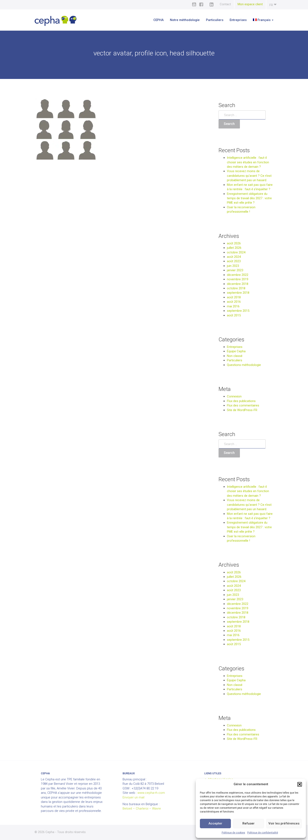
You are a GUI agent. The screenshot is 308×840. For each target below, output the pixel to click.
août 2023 (234, 261)
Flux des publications (241, 401)
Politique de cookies (233, 832)
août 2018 (234, 297)
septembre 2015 (238, 311)
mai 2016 (233, 306)
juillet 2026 (234, 248)
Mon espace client (250, 4)
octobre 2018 (236, 288)
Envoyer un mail (133, 797)
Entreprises (238, 20)
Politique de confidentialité (262, 832)
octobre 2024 (236, 252)
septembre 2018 (238, 293)
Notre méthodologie (185, 20)
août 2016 (234, 302)
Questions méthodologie (244, 365)
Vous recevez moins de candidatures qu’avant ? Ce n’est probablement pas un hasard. (249, 175)
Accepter (215, 823)
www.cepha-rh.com (151, 793)
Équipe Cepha (236, 351)
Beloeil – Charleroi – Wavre (142, 808)
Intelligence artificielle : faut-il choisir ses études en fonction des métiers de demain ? (248, 162)
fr (271, 5)
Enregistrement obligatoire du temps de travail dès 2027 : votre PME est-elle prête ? (249, 198)
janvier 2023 (235, 270)
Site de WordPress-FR (242, 410)
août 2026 (234, 243)
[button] (300, 784)
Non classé (234, 356)
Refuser (248, 823)
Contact (225, 4)
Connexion (234, 396)
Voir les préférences (283, 823)
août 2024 (234, 257)
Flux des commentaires (243, 405)
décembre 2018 (237, 284)
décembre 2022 (237, 275)
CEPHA (158, 20)
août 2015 (234, 315)
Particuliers (214, 20)
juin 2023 (233, 266)
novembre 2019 (237, 279)
